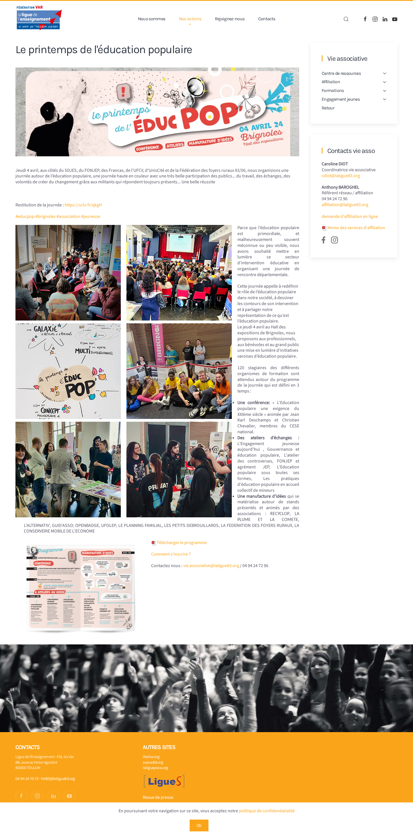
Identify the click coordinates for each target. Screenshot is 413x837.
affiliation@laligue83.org (345, 205)
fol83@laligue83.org (58, 778)
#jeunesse (90, 216)
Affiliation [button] (331, 81)
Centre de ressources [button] (341, 73)
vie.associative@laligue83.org (211, 566)
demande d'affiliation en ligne (350, 216)
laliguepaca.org (155, 767)
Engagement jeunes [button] (341, 99)
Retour (328, 107)
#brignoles (45, 216)
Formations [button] (333, 90)
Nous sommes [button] (151, 18)
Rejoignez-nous (230, 18)
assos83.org (153, 762)
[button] (346, 19)
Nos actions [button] (190, 18)
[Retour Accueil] (39, 18)
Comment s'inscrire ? (171, 554)
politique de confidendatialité (267, 811)
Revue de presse (158, 797)
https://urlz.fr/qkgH (83, 205)
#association (68, 216)
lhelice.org (151, 756)
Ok (199, 825)
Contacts (266, 18)
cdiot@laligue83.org (341, 176)
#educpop (25, 216)
